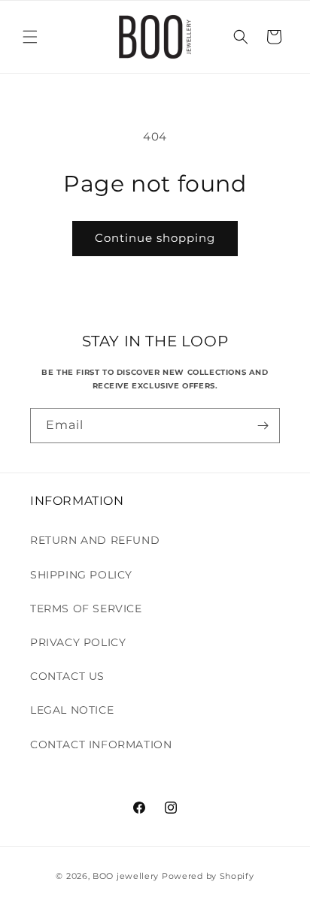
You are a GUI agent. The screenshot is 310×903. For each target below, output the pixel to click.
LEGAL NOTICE (72, 710)
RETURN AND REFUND (95, 540)
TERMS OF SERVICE (86, 608)
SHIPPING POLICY (81, 574)
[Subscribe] (262, 425)
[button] (30, 36)
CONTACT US (67, 676)
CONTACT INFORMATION (101, 744)
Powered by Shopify (208, 876)
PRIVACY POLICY (78, 642)
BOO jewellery (126, 876)
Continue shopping (155, 238)
